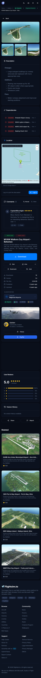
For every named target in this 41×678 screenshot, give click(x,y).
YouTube (20, 597)
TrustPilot (5, 601)
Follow (22, 332)
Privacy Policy (26, 642)
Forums (24, 613)
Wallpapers (25, 628)
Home (3, 8)
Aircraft (4, 610)
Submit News (6, 651)
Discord (5, 597)
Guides (24, 619)
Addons (9, 8)
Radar (24, 622)
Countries (4, 625)
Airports (19, 8)
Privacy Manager (27, 648)
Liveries (4, 619)
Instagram (12, 597)
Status (4, 657)
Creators (24, 616)
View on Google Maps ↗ (9, 185)
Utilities (4, 622)
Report (32, 420)
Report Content (6, 654)
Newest (27, 201)
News (24, 610)
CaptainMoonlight (17, 211)
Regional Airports (30, 8)
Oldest (34, 201)
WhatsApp (32, 597)
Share (12, 420)
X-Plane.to (5, 628)
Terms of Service (27, 639)
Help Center (5, 639)
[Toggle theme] (24, 3)
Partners (4, 645)
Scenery (4, 616)
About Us (4, 642)
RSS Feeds (5, 631)
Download (22, 257)
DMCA (24, 651)
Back (7, 18)
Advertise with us (9, 648)
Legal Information (27, 645)
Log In (35, 192)
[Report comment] (26, 225)
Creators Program (27, 625)
